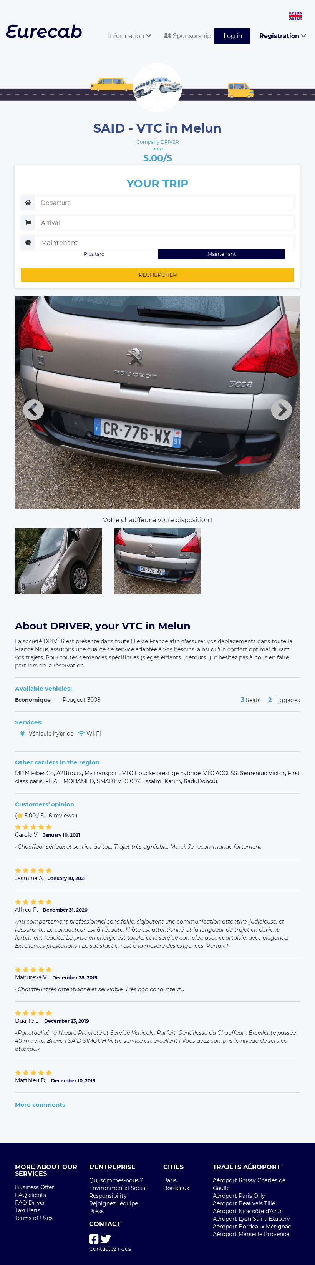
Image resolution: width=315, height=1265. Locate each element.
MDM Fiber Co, (35, 773)
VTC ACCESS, (221, 773)
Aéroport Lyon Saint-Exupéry (251, 1218)
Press (96, 1211)
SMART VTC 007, (119, 781)
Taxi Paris (27, 1210)
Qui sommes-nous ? (116, 1180)
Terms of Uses (34, 1218)
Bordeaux (176, 1188)
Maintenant (221, 254)
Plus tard (94, 254)
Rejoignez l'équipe (113, 1203)
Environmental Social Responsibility (118, 1192)
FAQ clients (30, 1195)
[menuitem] (126, 27)
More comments (40, 1104)
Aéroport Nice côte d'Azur (247, 1211)
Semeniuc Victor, (264, 773)
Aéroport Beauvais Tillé (244, 1203)
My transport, (103, 773)
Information (127, 36)
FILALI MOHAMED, (71, 781)
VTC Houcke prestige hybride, (162, 773)
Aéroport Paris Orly (239, 1195)
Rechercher (158, 274)
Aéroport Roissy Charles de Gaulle (249, 1184)
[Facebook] (94, 1239)
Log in (233, 36)
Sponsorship (191, 36)
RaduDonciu (200, 781)
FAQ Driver (30, 1202)
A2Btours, (70, 773)
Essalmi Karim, (163, 781)
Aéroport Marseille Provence (251, 1234)
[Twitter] (105, 1239)
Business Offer (34, 1187)
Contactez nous (110, 1248)
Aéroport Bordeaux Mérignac (252, 1226)
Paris (170, 1180)
